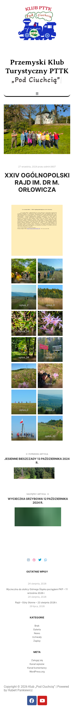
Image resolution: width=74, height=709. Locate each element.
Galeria (37, 629)
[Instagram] (28, 559)
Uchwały (37, 637)
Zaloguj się (37, 660)
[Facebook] (32, 700)
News (37, 633)
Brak (37, 625)
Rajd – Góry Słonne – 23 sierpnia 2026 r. (36, 602)
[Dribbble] (34, 559)
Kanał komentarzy (37, 667)
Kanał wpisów (37, 664)
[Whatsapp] (45, 559)
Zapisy (37, 640)
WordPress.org (37, 671)
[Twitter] (39, 559)
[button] (37, 93)
